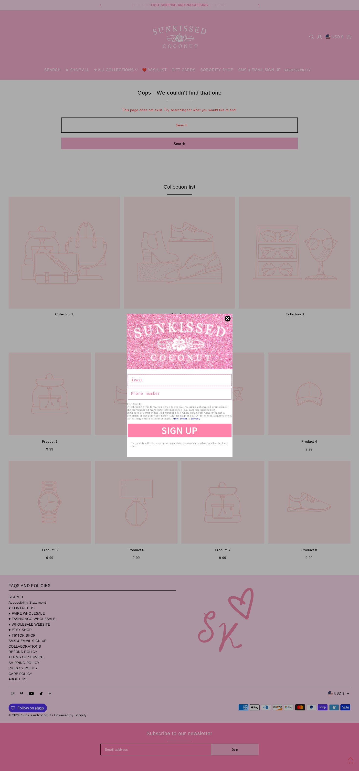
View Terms (180, 418)
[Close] (228, 318)
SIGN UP (179, 430)
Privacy (195, 418)
